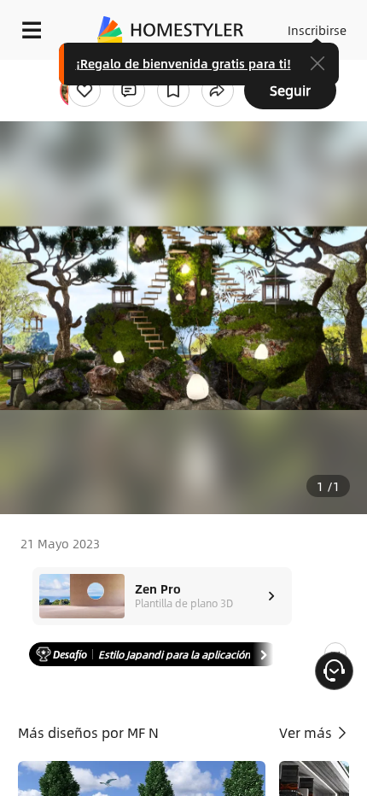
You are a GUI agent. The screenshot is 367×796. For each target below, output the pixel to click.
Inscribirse (317, 29)
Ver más (307, 732)
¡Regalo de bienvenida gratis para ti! (183, 63)
